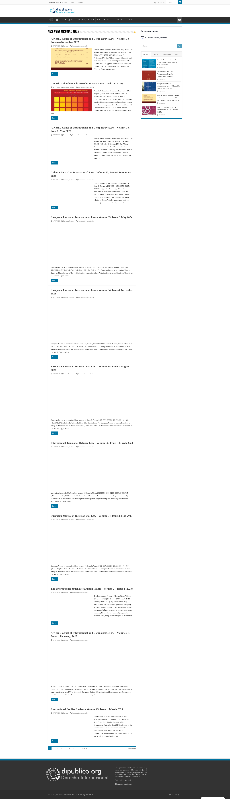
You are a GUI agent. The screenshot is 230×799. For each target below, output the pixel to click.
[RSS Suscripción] (135, 32)
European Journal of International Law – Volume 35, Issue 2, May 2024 (91, 217)
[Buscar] (180, 2)
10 (74, 748)
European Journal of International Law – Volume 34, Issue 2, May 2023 (91, 515)
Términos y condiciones (123, 784)
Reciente (146, 54)
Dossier (123, 20)
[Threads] (164, 2)
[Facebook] (155, 2)
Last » (84, 748)
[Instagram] (161, 2)
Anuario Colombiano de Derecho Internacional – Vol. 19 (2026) (87, 83)
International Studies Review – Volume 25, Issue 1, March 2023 (87, 709)
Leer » (54, 74)
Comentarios (166, 54)
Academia (74, 20)
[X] (158, 2)
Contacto (80, 2)
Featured (66, 87)
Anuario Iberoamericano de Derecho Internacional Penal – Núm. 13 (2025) (168, 62)
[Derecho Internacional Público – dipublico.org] (62, 10)
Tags (176, 54)
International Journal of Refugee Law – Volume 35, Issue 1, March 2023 (92, 442)
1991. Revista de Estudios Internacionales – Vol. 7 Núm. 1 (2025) (168, 109)
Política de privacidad (123, 780)
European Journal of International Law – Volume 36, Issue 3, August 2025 (168, 86)
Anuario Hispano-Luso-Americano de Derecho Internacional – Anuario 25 (166, 74)
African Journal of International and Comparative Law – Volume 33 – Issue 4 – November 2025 (168, 97)
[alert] (161, 37)
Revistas (65, 46)
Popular (155, 54)
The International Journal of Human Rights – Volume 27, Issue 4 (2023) (92, 588)
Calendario (133, 20)
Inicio (72, 2)
